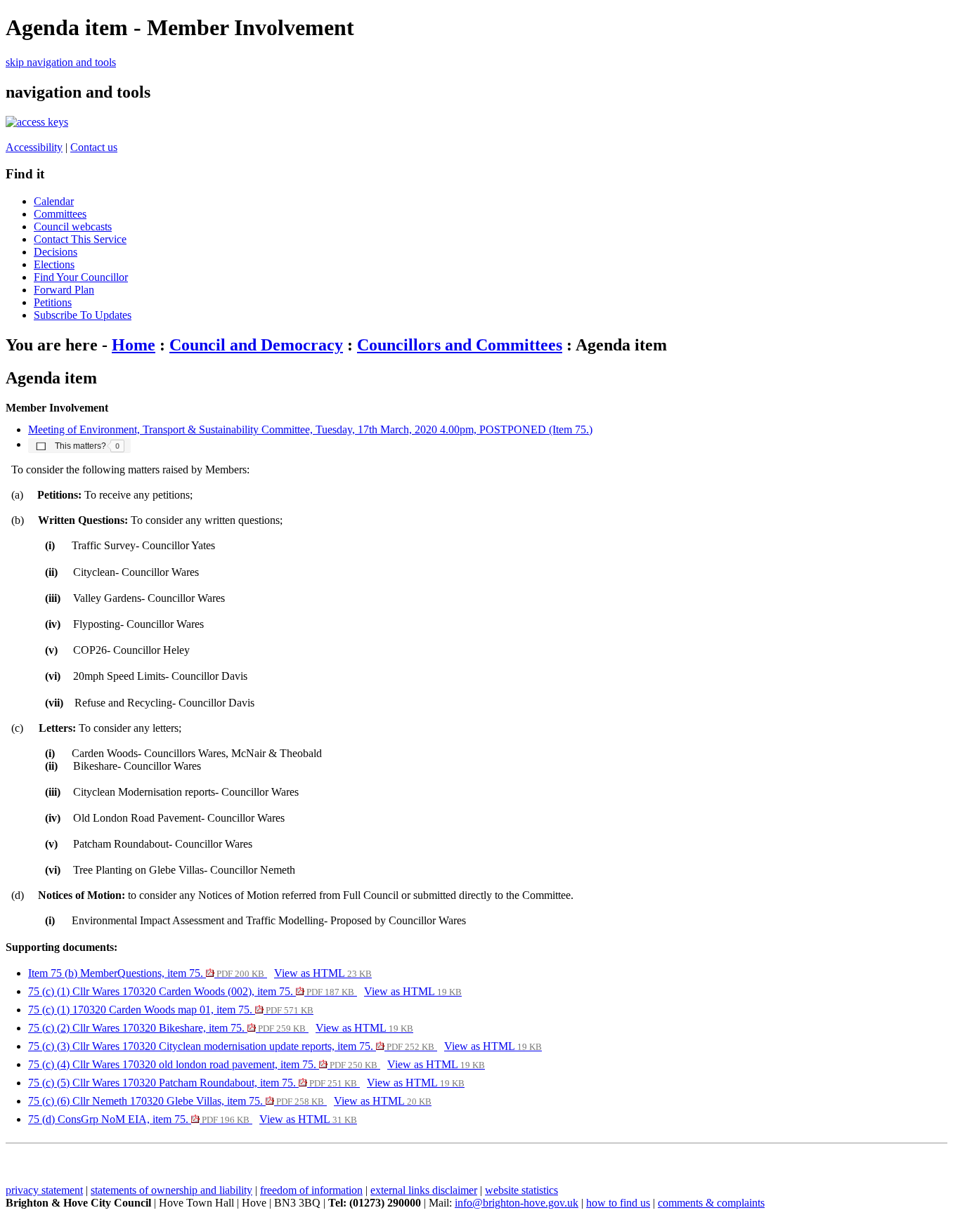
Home (133, 345)
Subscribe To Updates (82, 315)
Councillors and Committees (459, 345)
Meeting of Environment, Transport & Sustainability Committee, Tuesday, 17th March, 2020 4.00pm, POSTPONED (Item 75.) (310, 429)
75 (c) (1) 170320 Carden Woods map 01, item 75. (170, 1010)
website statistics (521, 1190)
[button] (79, 445)
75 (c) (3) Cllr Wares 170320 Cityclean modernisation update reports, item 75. (231, 1046)
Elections (54, 264)
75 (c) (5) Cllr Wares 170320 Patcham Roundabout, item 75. (192, 1083)
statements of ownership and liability (171, 1190)
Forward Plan (64, 290)
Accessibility (34, 147)
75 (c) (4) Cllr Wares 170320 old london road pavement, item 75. (202, 1064)
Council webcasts (73, 226)
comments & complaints (711, 1203)
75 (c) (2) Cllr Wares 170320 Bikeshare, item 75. (167, 1028)
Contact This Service (80, 239)
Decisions (55, 252)
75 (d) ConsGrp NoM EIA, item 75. (138, 1119)
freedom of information (311, 1190)
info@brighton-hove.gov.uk (516, 1203)
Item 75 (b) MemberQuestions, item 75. (146, 973)
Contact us (93, 147)
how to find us (618, 1203)
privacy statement (44, 1190)
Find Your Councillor (81, 277)
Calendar (54, 201)
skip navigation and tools (61, 62)
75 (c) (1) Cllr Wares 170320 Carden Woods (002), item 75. (191, 991)
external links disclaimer (423, 1190)
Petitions (53, 302)
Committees (60, 214)
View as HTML (323, 973)
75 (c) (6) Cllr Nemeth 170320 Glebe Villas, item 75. (176, 1101)
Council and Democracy (256, 345)
